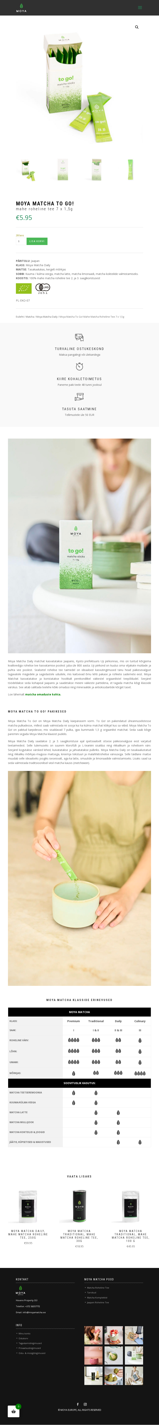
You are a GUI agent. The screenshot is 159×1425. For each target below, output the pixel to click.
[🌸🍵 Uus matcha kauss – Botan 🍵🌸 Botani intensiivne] (93, 1355)
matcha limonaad (83, 274)
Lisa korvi (37, 241)
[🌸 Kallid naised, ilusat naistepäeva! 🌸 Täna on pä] (93, 1335)
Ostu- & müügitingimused (32, 1353)
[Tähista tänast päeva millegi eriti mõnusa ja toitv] (114, 1335)
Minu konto (24, 1333)
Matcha (30, 316)
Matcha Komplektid (97, 1297)
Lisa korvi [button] (24, 1216)
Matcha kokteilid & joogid (27, 1132)
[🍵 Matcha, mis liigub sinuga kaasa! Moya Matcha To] (134, 1355)
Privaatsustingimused (30, 1348)
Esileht (20, 316)
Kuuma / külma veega (39, 274)
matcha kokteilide (107, 274)
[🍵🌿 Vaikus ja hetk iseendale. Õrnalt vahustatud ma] (114, 1355)
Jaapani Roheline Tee (98, 1302)
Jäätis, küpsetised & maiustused (30, 1142)
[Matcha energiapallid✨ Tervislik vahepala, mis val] (114, 1376)
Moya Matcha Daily (38, 265)
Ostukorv (23, 1338)
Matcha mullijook (22, 1122)
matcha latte (62, 274)
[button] (136, 27)
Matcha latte (19, 1112)
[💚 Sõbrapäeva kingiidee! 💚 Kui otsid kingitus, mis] (134, 1335)
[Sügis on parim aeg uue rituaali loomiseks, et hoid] (134, 1376)
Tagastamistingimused (30, 1343)
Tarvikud (91, 1292)
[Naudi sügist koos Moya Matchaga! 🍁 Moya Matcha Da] (93, 1376)
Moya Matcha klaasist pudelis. (48, 734)
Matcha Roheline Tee (98, 1287)
